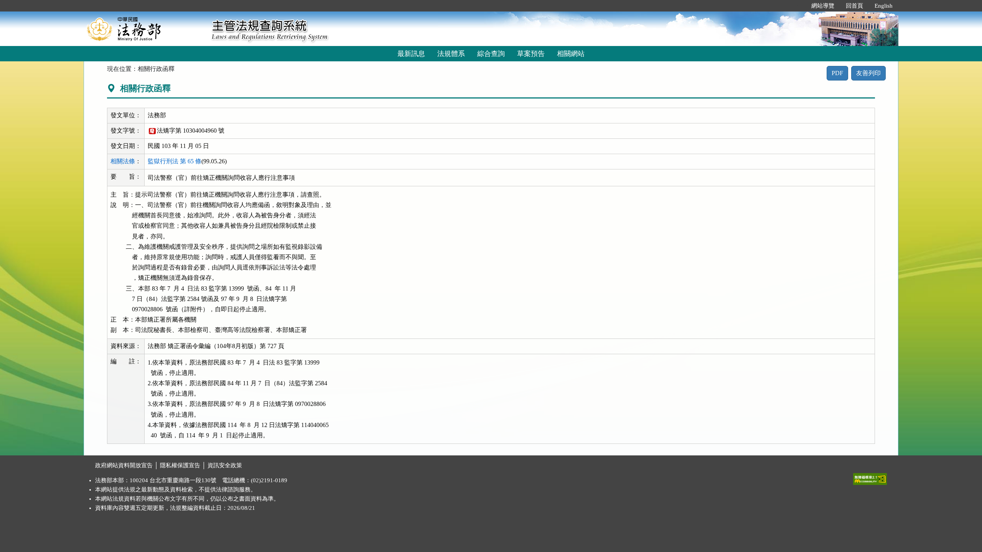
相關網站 (571, 54)
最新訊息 (411, 54)
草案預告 (531, 54)
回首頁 (854, 6)
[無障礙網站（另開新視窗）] (870, 477)
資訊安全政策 (225, 465)
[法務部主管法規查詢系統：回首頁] (145, 28)
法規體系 (451, 54)
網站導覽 (822, 6)
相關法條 (122, 161)
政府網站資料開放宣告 (124, 465)
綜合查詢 (491, 54)
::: (797, 6)
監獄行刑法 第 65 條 (174, 161)
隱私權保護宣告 (180, 465)
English (884, 6)
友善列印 (868, 73)
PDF (837, 73)
